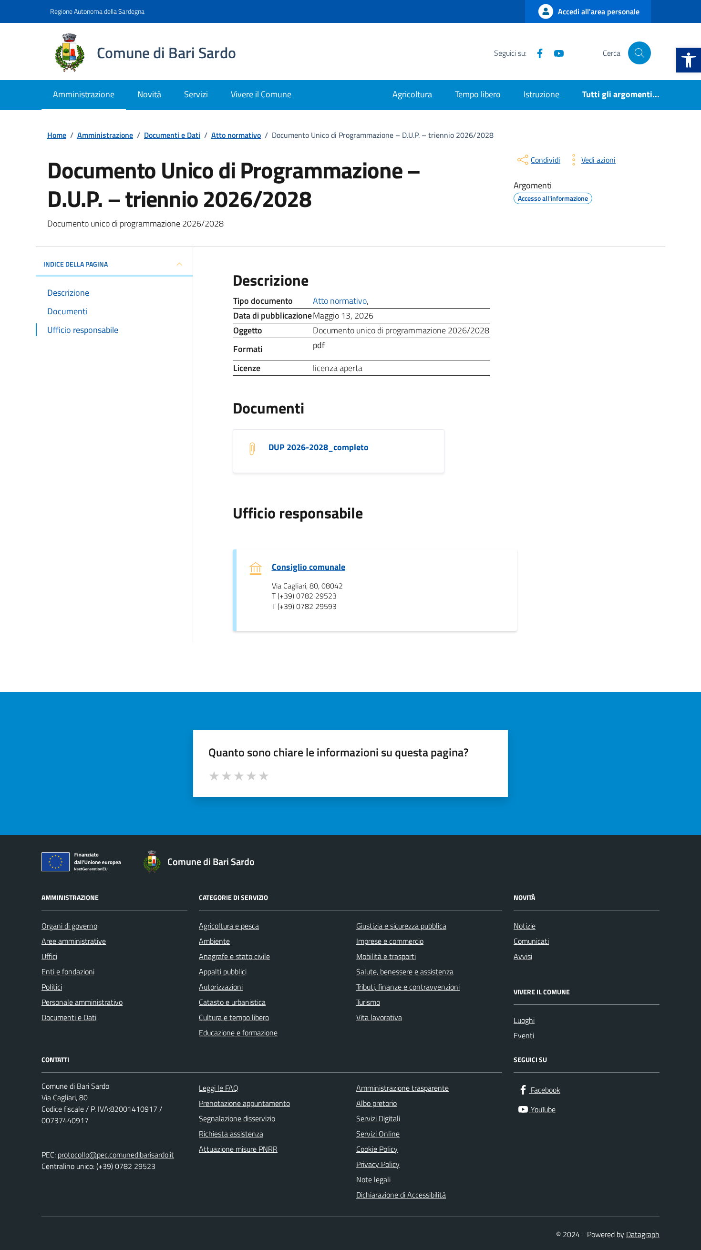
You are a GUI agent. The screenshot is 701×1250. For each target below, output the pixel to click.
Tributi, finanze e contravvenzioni (408, 986)
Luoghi (524, 1020)
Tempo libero (478, 94)
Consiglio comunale (308, 567)
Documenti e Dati (68, 1017)
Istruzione (541, 94)
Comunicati (531, 941)
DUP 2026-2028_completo (318, 447)
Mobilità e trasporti (386, 956)
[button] (688, 60)
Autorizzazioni (221, 986)
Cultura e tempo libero (234, 1017)
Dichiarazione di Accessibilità (401, 1194)
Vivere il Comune (261, 94)
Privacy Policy (378, 1164)
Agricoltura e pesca (229, 925)
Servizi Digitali (378, 1118)
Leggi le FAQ (218, 1088)
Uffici (49, 956)
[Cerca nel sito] (639, 52)
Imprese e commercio (389, 941)
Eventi (524, 1035)
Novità (149, 94)
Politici (51, 986)
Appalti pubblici (223, 971)
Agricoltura (412, 94)
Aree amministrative (73, 941)
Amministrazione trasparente (402, 1088)
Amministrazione (83, 94)
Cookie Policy (377, 1149)
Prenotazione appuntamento (244, 1103)
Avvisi (523, 956)
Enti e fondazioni (67, 971)
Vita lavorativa (379, 1017)
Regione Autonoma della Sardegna (97, 11)
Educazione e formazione (238, 1032)
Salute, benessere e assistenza (405, 971)
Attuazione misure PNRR (238, 1149)
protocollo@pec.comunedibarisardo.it (116, 1154)
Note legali (373, 1179)
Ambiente (214, 941)
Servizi (196, 94)
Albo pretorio (376, 1103)
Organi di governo (69, 925)
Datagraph (643, 1234)
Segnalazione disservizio (237, 1118)
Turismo (368, 1002)
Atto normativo (340, 300)
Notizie (525, 925)
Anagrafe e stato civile (234, 956)
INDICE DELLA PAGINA (75, 264)
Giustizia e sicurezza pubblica (401, 925)
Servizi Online (378, 1133)
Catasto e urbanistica (232, 1002)
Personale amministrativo (82, 1002)
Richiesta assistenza (231, 1133)
